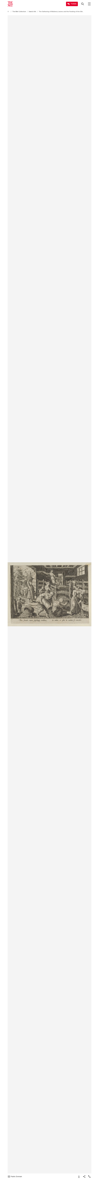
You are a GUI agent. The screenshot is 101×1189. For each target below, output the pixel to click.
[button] (50, 594)
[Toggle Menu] (89, 4)
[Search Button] (82, 4)
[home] (9, 11)
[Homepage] (10, 4)
